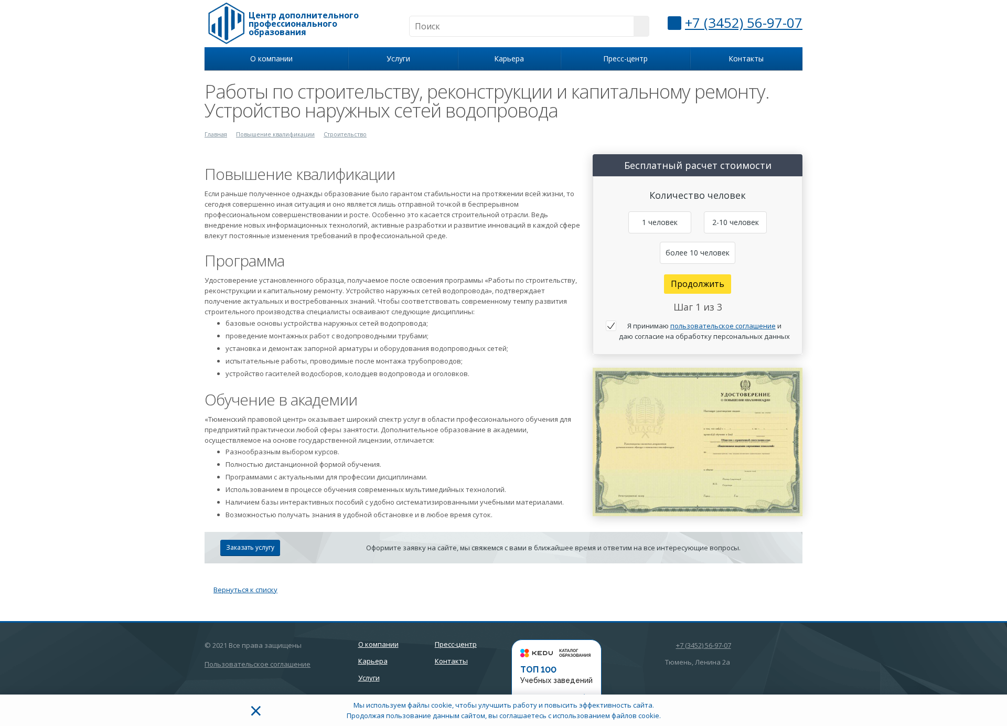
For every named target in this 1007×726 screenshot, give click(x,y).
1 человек (660, 222)
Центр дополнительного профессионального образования (304, 23)
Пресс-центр (625, 58)
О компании (273, 58)
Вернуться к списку (245, 589)
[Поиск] (641, 26)
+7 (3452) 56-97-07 (743, 22)
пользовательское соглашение (723, 325)
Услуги (400, 58)
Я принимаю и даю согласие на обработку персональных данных (704, 331)
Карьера (509, 58)
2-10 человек (735, 222)
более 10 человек (698, 253)
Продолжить (697, 284)
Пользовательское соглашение (257, 664)
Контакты (746, 58)
